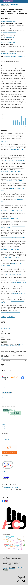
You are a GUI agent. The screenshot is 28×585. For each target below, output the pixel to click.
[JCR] (9, 453)
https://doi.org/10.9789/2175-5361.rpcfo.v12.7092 (13, 160)
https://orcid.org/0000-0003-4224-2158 (8, 32)
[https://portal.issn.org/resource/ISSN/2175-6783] (4, 398)
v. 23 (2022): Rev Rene (13, 4)
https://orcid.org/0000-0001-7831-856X (8, 26)
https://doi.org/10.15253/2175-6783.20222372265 (14, 56)
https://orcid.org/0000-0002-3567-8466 (8, 37)
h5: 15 (3, 471)
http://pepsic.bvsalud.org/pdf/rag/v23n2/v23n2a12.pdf (13, 237)
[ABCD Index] (14, 529)
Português (4, 428)
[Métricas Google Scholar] (8, 468)
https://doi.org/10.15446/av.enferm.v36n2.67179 (11, 210)
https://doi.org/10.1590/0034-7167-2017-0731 (14, 257)
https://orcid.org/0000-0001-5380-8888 (8, 21)
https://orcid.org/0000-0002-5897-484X (8, 53)
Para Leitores (4, 435)
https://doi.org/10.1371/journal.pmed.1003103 (11, 171)
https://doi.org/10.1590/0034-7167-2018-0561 (10, 312)
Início (2, 4)
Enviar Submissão (7, 392)
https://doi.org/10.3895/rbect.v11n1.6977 (10, 218)
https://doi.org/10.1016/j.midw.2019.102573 (12, 180)
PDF (4, 316)
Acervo (6, 4)
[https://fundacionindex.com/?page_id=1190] (10, 487)
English (3, 424)
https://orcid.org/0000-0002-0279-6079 (8, 42)
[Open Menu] (1, 1)
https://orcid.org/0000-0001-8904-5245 (8, 47)
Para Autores (4, 437)
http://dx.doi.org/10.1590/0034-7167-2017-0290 (13, 274)
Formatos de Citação (6, 360)
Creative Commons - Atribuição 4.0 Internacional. (13, 568)
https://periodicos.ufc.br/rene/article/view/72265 (11, 358)
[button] (2, 365)
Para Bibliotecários (6, 439)
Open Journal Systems (7, 387)
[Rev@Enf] (11, 416)
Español (3, 426)
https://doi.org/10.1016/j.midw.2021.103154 (10, 249)
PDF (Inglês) (11, 316)
